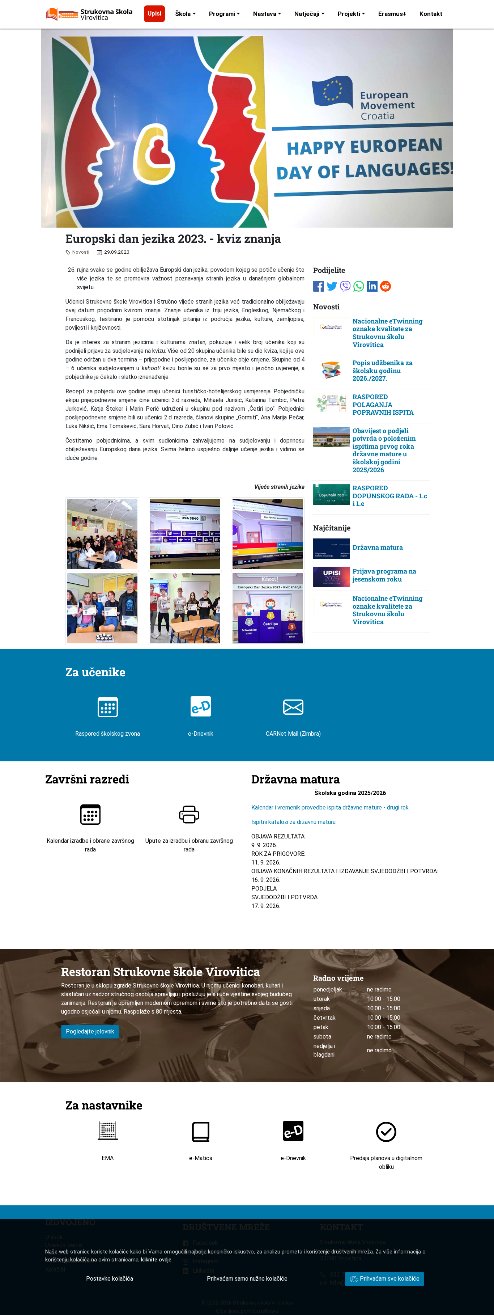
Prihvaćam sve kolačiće (389, 1278)
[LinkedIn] (372, 285)
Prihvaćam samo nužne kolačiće (247, 1278)
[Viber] (345, 285)
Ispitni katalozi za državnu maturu (293, 822)
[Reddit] (385, 285)
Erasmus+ (392, 13)
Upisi (154, 13)
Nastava (264, 13)
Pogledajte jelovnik (90, 1031)
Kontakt (431, 13)
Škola (183, 13)
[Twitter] (332, 285)
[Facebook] (318, 285)
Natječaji (306, 13)
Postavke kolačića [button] (109, 1278)
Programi (222, 13)
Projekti (349, 13)
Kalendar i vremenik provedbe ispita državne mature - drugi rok (330, 807)
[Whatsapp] (358, 285)
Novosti (79, 252)
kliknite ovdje (156, 1259)
